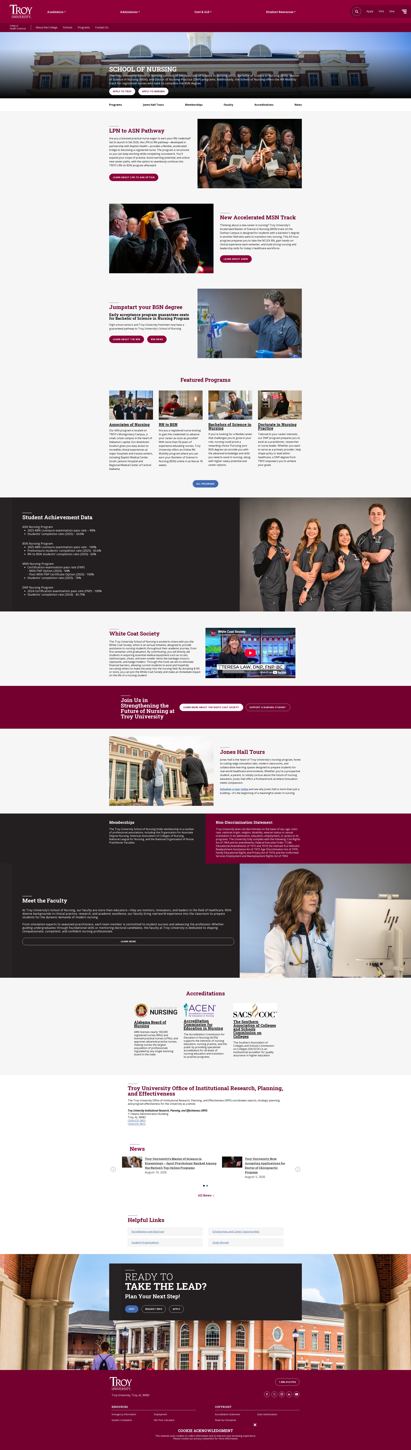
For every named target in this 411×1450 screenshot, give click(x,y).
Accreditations (263, 104)
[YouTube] (296, 1394)
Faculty (228, 104)
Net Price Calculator (164, 1420)
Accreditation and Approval (147, 1231)
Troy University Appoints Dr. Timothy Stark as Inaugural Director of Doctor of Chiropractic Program (259, 1163)
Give (391, 11)
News (298, 104)
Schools (67, 27)
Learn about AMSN (236, 258)
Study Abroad (220, 1242)
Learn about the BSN (126, 339)
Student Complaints (122, 1420)
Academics (55, 12)
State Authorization (267, 1414)
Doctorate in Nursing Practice (277, 426)
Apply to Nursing (153, 91)
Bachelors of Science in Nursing (229, 426)
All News (204, 1195)
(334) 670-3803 (136, 1120)
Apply (370, 11)
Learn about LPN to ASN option (134, 177)
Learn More (128, 941)
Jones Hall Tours (153, 104)
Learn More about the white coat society (211, 707)
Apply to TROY (122, 91)
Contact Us (101, 27)
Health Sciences (18, 27)
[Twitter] (274, 1394)
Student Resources (279, 12)
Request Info (153, 1308)
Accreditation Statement (227, 1414)
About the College (46, 27)
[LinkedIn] (289, 1394)
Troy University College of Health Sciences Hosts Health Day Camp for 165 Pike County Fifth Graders (171, 1163)
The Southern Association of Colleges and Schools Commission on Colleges (254, 1029)
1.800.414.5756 (287, 1381)
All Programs (205, 483)
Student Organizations (145, 1242)
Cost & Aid (201, 12)
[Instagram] (282, 1394)
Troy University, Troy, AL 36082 (130, 1395)
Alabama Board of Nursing (150, 1024)
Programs (84, 27)
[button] (113, 1169)
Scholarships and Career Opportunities (235, 1231)
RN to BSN (168, 424)
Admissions (129, 12)
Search (21, 11)
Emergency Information (124, 1414)
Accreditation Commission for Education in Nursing (203, 1024)
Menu (404, 11)
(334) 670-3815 (136, 1124)
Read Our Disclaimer (225, 1420)
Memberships (194, 104)
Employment (160, 1414)
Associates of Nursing (129, 424)
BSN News (157, 339)
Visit (381, 11)
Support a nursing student (268, 707)
